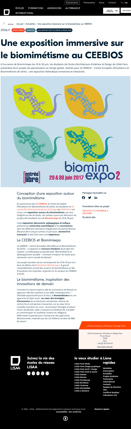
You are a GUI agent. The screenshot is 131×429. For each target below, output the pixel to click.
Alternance (72, 8)
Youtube (47, 373)
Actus (101, 2)
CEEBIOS (42, 203)
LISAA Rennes (80, 377)
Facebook (28, 373)
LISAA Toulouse (81, 385)
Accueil (20, 24)
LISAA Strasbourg (82, 380)
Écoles (20, 8)
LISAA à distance (81, 391)
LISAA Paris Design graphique (87, 366)
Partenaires (89, 2)
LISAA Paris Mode (82, 363)
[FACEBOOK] (83, 197)
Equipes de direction (112, 387)
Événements (72, 2)
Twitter (42, 373)
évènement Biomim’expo (48, 265)
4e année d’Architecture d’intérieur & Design (45, 208)
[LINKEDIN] (96, 197)
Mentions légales (102, 409)
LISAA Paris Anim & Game (85, 372)
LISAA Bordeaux (81, 382)
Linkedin (38, 373)
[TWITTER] (90, 197)
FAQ (105, 389)
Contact (112, 2)
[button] (65, 418)
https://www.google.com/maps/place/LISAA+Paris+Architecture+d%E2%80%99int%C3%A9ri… (105, 347)
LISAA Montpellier (82, 388)
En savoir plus (89, 217)
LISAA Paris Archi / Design (85, 369)
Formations (35, 8)
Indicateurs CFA (110, 395)
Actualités (30, 24)
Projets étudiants (110, 376)
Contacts (107, 384)
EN (126, 3)
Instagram (33, 373)
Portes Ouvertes (109, 11)
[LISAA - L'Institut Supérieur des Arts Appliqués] (15, 363)
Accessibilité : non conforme (68, 412)
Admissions (54, 8)
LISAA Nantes (80, 374)
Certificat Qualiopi (111, 392)
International (25, 13)
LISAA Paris (65, 209)
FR (123, 3)
